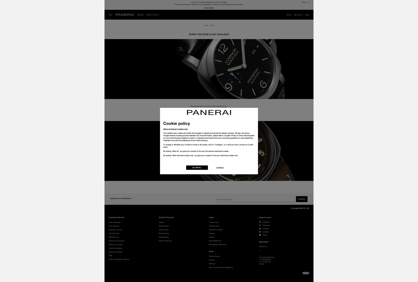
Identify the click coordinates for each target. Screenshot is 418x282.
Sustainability (63, 36)
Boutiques (61, 26)
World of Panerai (65, 21)
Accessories (62, 16)
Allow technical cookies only (175, 129)
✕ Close (60, 6)
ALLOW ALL (197, 168)
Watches (61, 11)
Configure (220, 168)
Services (61, 31)
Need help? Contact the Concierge (70, 277)
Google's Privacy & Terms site (235, 136)
